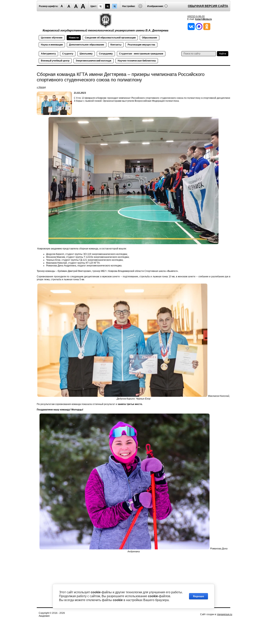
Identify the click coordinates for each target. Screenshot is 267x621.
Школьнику (86, 53)
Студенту (67, 53)
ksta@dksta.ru (203, 19)
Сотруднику (106, 53)
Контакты (115, 44)
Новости (74, 37)
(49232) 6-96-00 (196, 16)
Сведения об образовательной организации (110, 37)
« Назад (41, 87)
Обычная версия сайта (208, 6)
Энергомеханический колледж (93, 60)
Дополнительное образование (86, 44)
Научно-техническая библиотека (137, 60)
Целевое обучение (52, 37)
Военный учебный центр (55, 60)
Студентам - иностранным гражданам (141, 53)
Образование (149, 37)
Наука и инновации (52, 44)
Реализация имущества (141, 44)
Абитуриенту (48, 53)
